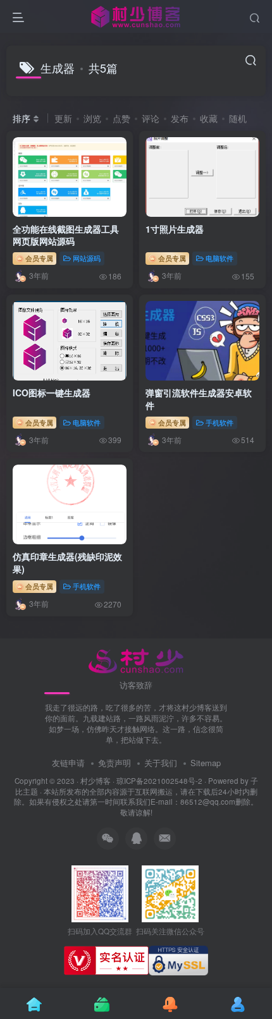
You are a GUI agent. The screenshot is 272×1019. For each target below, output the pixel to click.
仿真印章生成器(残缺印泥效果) (67, 562)
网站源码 (87, 258)
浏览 (92, 118)
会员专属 (38, 258)
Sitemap (205, 763)
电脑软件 (219, 258)
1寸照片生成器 (174, 229)
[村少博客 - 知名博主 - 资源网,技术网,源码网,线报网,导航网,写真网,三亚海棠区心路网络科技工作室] (136, 659)
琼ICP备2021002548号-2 (159, 781)
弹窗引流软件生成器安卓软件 (198, 399)
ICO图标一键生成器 (51, 392)
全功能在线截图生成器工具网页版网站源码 (66, 235)
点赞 (121, 118)
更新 (63, 118)
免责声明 (114, 763)
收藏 (209, 118)
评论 (150, 118)
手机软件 (219, 422)
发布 (180, 118)
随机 (238, 118)
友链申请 (68, 763)
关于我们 (160, 763)
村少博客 (95, 781)
